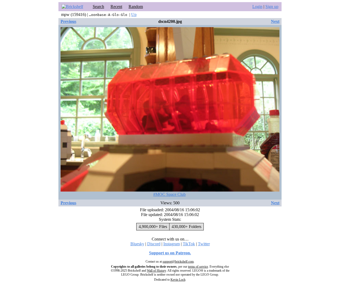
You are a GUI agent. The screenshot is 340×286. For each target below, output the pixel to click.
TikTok (189, 244)
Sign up (271, 6)
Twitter (204, 244)
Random (136, 6)
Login (257, 6)
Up (134, 14)
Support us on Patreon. (170, 253)
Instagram (171, 244)
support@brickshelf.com (178, 261)
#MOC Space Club (169, 194)
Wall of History (156, 270)
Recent (116, 6)
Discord (153, 244)
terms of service (198, 266)
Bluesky (137, 244)
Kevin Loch (178, 279)
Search (98, 6)
